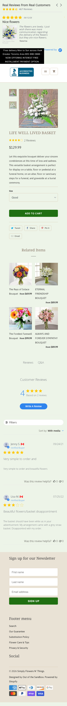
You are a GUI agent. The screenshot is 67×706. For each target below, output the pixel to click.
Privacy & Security (18, 648)
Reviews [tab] (28, 362)
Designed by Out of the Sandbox (26, 677)
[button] (57, 5)
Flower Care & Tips (19, 642)
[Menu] (45, 71)
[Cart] (54, 71)
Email (17, 236)
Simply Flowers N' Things (30, 671)
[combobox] (51, 430)
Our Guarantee (17, 631)
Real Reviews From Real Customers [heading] (26, 5)
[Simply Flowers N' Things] (22, 74)
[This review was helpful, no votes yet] (54, 481)
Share (32, 228)
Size (11, 191)
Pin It (47, 228)
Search (12, 626)
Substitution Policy (19, 637)
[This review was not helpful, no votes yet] (60, 481)
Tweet (17, 228)
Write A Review (33, 406)
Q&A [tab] (41, 362)
